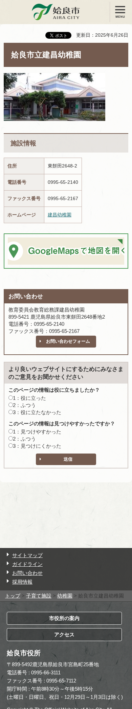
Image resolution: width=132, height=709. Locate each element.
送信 (68, 459)
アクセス (64, 634)
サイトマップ (27, 555)
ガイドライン (27, 564)
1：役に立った (29, 398)
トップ (12, 596)
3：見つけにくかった (37, 446)
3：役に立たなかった (37, 412)
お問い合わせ (27, 573)
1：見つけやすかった (37, 432)
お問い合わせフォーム (68, 341)
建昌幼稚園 (59, 214)
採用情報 (22, 582)
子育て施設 (38, 596)
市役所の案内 (64, 618)
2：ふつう (24, 405)
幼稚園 (64, 596)
